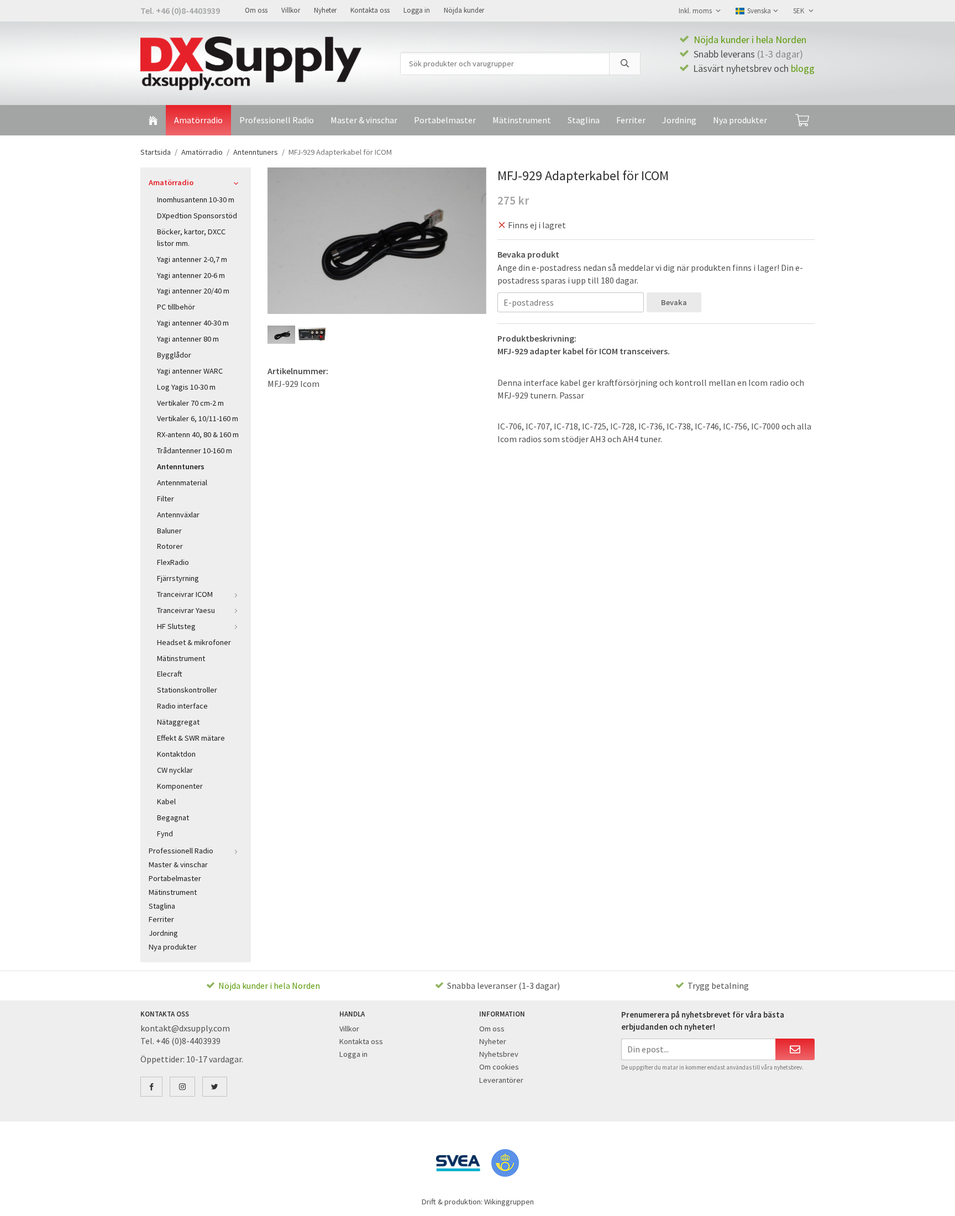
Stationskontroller (187, 690)
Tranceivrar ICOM (185, 594)
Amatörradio (198, 119)
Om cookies (499, 1067)
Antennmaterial (182, 483)
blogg (803, 68)
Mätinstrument (521, 119)
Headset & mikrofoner (194, 642)
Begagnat (173, 817)
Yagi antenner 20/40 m (193, 291)
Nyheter (325, 10)
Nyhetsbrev (498, 1054)
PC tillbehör (176, 307)
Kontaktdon (176, 754)
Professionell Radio (276, 119)
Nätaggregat (178, 722)
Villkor (290, 10)
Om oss (256, 10)
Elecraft (169, 674)
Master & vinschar (363, 119)
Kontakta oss (370, 10)
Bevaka (674, 302)
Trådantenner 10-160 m (194, 450)
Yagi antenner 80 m (188, 339)
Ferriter (631, 119)
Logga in (416, 10)
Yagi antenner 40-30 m (193, 323)
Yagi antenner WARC (190, 371)
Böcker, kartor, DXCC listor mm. (191, 237)
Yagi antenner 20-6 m (191, 275)
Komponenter (180, 786)
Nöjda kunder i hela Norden (750, 39)
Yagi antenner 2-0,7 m (192, 259)
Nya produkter (740, 119)
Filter (165, 499)
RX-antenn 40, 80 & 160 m (198, 434)
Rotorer (170, 546)
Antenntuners (180, 466)
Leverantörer (501, 1080)
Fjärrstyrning (178, 578)
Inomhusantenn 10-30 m (195, 200)
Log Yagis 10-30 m (186, 387)
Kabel (166, 801)
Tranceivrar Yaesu (186, 610)
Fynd (165, 833)
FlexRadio (173, 562)
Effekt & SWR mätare (191, 738)
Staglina (584, 119)
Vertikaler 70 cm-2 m (190, 403)
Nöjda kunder (464, 10)
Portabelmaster (445, 119)
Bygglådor (174, 355)
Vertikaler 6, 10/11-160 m (197, 418)
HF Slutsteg (176, 626)
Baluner (169, 531)
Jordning (679, 119)
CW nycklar (175, 770)
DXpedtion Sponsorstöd (197, 216)
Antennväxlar (178, 515)
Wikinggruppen (509, 1202)
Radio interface (182, 706)
